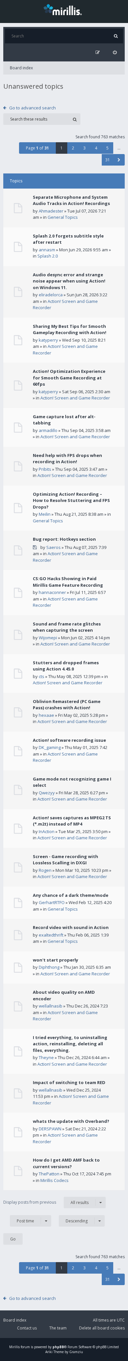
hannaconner (52, 592)
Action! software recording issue (69, 740)
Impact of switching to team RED (69, 1082)
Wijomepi (48, 638)
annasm (47, 250)
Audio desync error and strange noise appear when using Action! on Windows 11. (69, 281)
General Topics (63, 217)
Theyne (46, 1057)
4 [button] (96, 148)
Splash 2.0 (47, 256)
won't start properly (55, 960)
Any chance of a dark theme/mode (70, 895)
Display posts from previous (46, 1202)
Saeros (53, 547)
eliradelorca (51, 295)
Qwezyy (47, 793)
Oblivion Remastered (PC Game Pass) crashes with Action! (66, 704)
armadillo (48, 430)
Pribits (45, 469)
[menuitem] (114, 52)
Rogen (45, 870)
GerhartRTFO (52, 902)
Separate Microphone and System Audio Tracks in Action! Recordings (71, 200)
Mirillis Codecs (54, 1180)
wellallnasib (50, 1006)
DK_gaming (50, 747)
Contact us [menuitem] (27, 1328)
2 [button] (73, 148)
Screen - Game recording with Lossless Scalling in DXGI (65, 859)
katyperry (48, 340)
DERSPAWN (50, 1129)
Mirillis (14, 1347)
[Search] (115, 36)
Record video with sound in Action (71, 927)
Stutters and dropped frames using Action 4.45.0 (66, 666)
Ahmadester (51, 211)
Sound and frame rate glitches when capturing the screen (67, 627)
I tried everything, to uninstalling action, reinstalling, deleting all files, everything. (70, 1043)
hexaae (46, 715)
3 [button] (84, 148)
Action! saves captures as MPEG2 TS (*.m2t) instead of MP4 (72, 821)
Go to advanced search (32, 108)
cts (41, 676)
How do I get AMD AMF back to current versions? (66, 1163)
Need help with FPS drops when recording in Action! (67, 458)
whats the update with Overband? (71, 1121)
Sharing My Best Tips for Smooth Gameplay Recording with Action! (69, 329)
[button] (119, 160)
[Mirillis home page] (64, 9)
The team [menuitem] (58, 1328)
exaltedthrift (51, 935)
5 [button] (107, 148)
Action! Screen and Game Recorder (75, 398)
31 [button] (107, 160)
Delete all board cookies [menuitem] (102, 1328)
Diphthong (49, 967)
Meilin (45, 514)
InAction (46, 831)
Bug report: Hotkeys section (64, 539)
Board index (21, 68)
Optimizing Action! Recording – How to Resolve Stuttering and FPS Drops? (71, 500)
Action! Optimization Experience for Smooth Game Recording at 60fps (69, 377)
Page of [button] (37, 148)
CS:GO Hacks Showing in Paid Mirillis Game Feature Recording (68, 582)
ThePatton (49, 1174)
